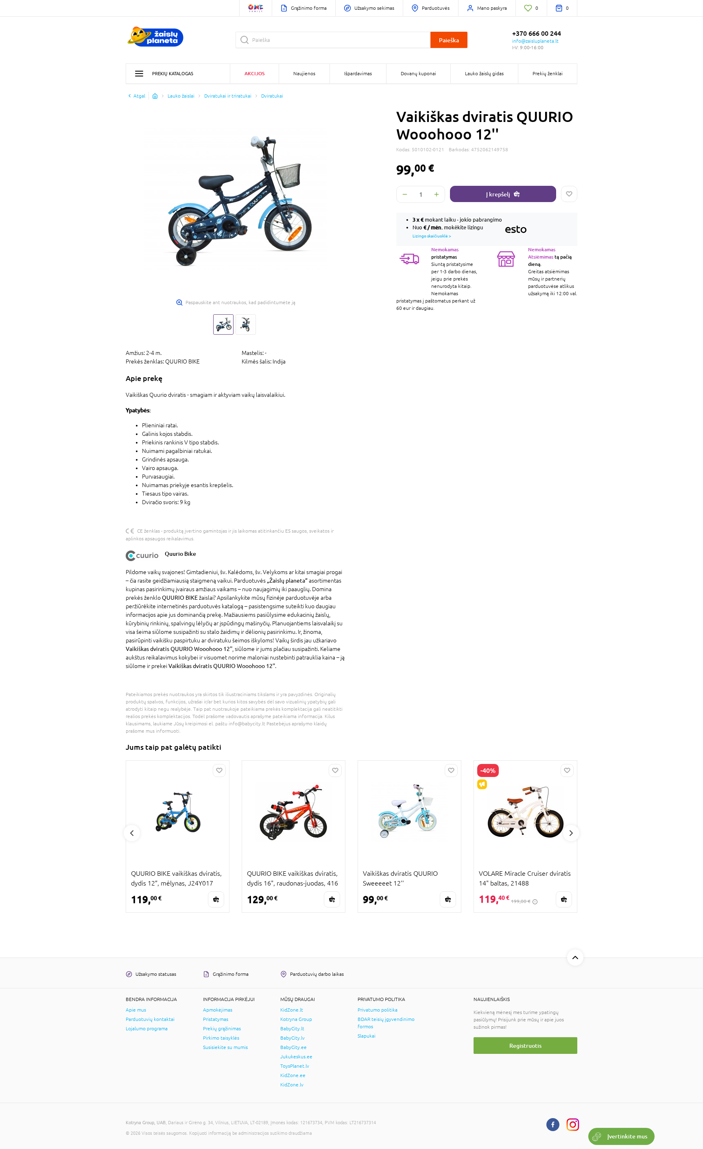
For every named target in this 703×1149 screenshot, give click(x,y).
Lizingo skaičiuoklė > (432, 235)
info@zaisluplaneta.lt (535, 41)
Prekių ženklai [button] (548, 73)
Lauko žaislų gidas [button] (484, 73)
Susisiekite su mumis (225, 1047)
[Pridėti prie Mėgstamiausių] (569, 194)
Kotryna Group (296, 1019)
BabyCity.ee (293, 1047)
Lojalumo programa (147, 1028)
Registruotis (525, 1045)
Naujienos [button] (304, 73)
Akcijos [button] (254, 73)
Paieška (449, 40)
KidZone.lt (291, 1010)
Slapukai (367, 1036)
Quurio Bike (180, 553)
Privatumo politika (377, 1010)
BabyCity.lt (292, 1028)
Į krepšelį (498, 194)
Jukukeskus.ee (296, 1057)
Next (571, 833)
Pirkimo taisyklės (221, 1038)
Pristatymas (215, 1019)
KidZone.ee (293, 1075)
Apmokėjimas (217, 1010)
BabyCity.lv (292, 1038)
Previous (132, 833)
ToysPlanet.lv (294, 1066)
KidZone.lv (291, 1085)
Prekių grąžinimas (222, 1028)
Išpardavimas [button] (358, 73)
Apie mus (136, 1010)
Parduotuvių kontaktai (150, 1019)
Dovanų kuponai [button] (418, 73)
